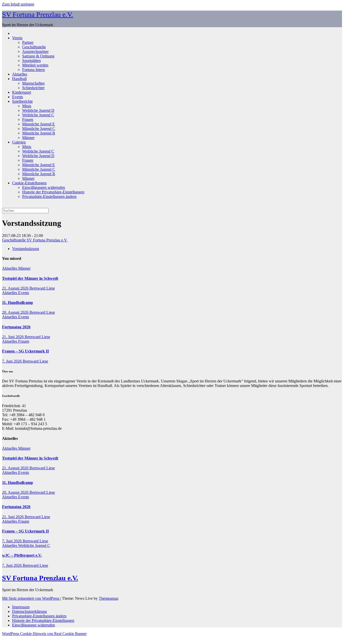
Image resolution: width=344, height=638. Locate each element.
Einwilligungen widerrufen (43, 187)
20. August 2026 (15, 312)
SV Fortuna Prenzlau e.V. (37, 14)
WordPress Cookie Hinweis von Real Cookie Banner (44, 633)
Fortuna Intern (33, 69)
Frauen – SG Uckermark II (25, 351)
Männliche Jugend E (38, 124)
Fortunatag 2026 (16, 327)
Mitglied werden (35, 65)
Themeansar (108, 598)
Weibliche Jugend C (38, 115)
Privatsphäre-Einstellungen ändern (49, 196)
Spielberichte (22, 101)
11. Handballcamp (17, 302)
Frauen (27, 119)
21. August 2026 (15, 288)
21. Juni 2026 (13, 337)
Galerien (19, 142)
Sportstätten (31, 60)
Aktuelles (19, 74)
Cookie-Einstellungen (29, 183)
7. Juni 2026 (12, 361)
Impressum (20, 607)
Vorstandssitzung (25, 248)
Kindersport (21, 92)
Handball (19, 79)
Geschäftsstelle (34, 47)
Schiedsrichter (33, 88)
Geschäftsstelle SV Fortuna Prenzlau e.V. (34, 240)
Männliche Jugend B (38, 133)
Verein (17, 38)
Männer (28, 137)
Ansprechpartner (35, 51)
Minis (26, 106)
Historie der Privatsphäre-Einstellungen (53, 192)
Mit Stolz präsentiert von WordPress (31, 598)
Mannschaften (33, 83)
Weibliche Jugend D (38, 110)
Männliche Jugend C (38, 128)
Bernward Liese (42, 288)
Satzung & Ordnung (38, 56)
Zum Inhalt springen (18, 4)
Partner (27, 42)
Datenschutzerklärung (29, 611)
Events (17, 97)
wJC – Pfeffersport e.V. (22, 555)
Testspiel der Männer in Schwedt (30, 278)
